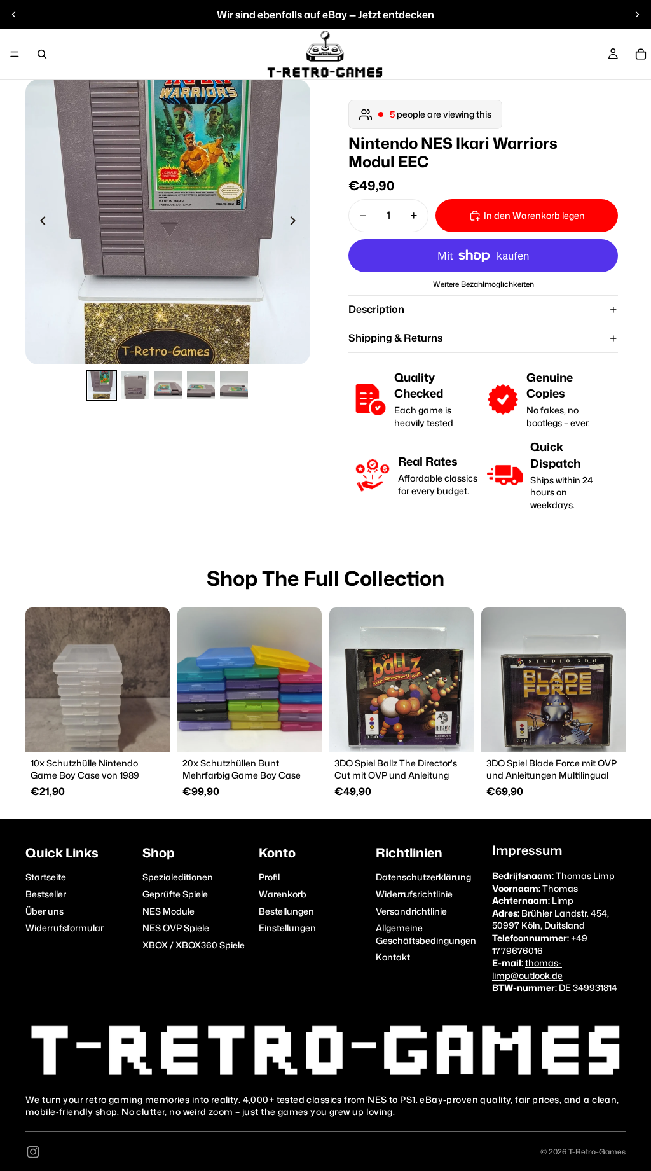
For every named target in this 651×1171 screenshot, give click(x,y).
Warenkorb (282, 894)
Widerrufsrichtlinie (414, 894)
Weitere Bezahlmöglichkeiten (483, 284)
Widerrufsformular (64, 928)
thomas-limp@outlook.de (527, 969)
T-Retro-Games (597, 1151)
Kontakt (393, 957)
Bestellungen (286, 910)
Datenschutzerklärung (423, 877)
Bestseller (45, 894)
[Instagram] (33, 1152)
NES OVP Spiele (175, 928)
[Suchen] (42, 54)
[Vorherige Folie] (14, 15)
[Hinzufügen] (150, 732)
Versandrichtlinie (411, 910)
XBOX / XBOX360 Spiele (193, 944)
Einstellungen (287, 928)
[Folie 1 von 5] (102, 385)
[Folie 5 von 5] (234, 385)
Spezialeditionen (177, 877)
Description (376, 309)
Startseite (45, 877)
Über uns (44, 910)
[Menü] (14, 54)
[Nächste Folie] (637, 15)
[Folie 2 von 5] (135, 385)
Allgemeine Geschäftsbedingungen (426, 934)
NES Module (168, 910)
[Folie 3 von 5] (168, 385)
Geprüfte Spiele (175, 894)
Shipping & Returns (395, 338)
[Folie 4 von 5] (201, 385)
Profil (269, 877)
